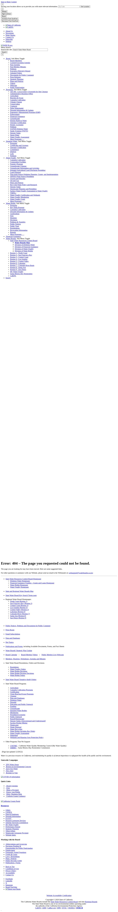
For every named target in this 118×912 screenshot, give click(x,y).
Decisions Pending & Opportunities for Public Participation (19, 847)
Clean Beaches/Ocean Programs (22, 694)
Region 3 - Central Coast (19, 257)
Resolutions (14, 667)
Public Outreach (16, 717)
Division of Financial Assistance (26, 247)
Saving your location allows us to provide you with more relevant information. (29, 6)
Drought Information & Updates (22, 110)
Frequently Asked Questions (16, 852)
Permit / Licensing (16, 125)
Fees (11, 216)
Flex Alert (9, 771)
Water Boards (11, 239)
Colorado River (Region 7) (20, 614)
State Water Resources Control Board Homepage (23, 579)
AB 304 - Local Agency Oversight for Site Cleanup (29, 92)
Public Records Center (14, 861)
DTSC (64, 908)
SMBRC (13, 748)
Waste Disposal (15, 727)
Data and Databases (13, 638)
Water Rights (11, 203)
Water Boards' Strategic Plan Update (19, 651)
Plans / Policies (11, 859)
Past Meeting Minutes (18, 67)
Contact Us (10, 37)
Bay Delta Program (17, 207)
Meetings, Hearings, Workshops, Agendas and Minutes (26, 659)
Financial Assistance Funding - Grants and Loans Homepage (32, 583)
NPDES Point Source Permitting (22, 176)
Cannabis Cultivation (17, 100)
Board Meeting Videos (29, 655)
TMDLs (13, 193)
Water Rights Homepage (19, 585)
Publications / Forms (13, 863)
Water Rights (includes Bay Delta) (22, 731)
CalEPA (13, 276)
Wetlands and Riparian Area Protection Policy (26, 737)
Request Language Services (16, 821)
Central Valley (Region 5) (19, 610)
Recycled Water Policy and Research (23, 185)
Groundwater (15, 119)
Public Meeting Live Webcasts (53, 655)
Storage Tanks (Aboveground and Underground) (28, 721)
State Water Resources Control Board (23, 241)
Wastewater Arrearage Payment (17, 833)
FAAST (8, 818)
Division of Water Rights (24, 251)
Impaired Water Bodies (18, 711)
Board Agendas (12, 786)
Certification (14, 692)
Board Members (16, 61)
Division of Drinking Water (25, 245)
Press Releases (15, 77)
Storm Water (14, 135)
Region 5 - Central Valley (19, 261)
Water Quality (11, 158)
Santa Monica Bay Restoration (21, 274)
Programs (9, 90)
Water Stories (10, 35)
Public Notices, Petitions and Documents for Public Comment (28, 626)
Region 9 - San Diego (18, 270)
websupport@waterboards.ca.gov (81, 573)
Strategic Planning (16, 79)
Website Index (11, 835)
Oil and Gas (14, 181)
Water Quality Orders (18, 669)
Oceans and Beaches (17, 179)
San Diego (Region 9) (18, 618)
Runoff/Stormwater (17, 719)
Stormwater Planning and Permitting (23, 189)
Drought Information (13, 816)
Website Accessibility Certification (59, 895)
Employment (10, 850)
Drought (13, 702)
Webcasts (13, 85)
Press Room (10, 630)
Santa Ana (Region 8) (18, 616)
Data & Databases (12, 814)
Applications (14, 214)
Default (4, 11)
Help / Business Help (14, 794)
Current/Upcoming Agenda (20, 63)
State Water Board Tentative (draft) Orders (21, 680)
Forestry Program (16, 164)
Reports (13, 232)
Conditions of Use (12, 869)
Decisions (13, 220)
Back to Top (10, 867)
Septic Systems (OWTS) (19, 131)
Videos (12, 83)
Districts (13, 152)
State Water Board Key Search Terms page (21, 595)
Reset (4, 16)
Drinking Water (12, 141)
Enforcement (14, 114)
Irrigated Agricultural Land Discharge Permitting (27, 170)
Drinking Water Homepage (20, 581)
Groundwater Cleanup (18, 166)
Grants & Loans (11, 854)
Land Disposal (15, 172)
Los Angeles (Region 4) (19, 608)
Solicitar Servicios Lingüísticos (17, 823)
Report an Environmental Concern (18, 767)
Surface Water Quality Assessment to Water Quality (29, 191)
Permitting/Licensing (17, 715)
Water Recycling (16, 729)
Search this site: (7, 50)
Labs (12, 154)
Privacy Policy (11, 871)
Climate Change (16, 102)
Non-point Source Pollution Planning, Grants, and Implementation (34, 174)
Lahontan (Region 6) (17, 612)
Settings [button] (8, 41)
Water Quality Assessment (19, 137)
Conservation (15, 104)
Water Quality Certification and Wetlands (25, 195)
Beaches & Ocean (16, 98)
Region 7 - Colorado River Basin (22, 265)
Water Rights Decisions (18, 671)
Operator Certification (18, 123)
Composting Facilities (18, 162)
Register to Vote (12, 773)
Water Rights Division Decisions (22, 673)
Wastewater (14, 725)
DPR (59, 908)
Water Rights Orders (17, 675)
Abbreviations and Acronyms (16, 844)
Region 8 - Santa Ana (18, 267)
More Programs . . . (17, 139)
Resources (5, 806)
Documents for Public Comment (22, 75)
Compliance (14, 150)
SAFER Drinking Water (19, 129)
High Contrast (6, 14)
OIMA (8, 810)
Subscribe (9, 39)
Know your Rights (13, 792)
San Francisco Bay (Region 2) (21, 603)
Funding (13, 706)
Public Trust (14, 226)
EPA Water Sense (12, 765)
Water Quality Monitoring (19, 197)
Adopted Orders (16, 73)
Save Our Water (12, 769)
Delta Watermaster (17, 108)
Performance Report (13, 827)
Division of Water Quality (24, 249)
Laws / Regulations (13, 857)
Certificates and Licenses (19, 145)
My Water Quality (16, 272)
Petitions (13, 69)
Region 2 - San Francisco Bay (21, 255)
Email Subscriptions (13, 634)
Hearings (13, 218)
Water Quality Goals (17, 199)
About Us (9, 31)
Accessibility (10, 873)
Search (8, 278)
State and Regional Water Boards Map (19, 591)
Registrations (15, 228)
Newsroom (10, 33)
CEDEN (9, 812)
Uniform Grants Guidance (15, 796)
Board (8, 59)
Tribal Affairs (10, 831)
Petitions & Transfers (17, 222)
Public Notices (15, 224)
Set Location (85, 6)
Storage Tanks (15, 133)
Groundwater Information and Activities (24, 168)
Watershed (14, 735)
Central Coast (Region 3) (19, 606)
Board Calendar (11, 655)
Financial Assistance (17, 116)
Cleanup (13, 696)
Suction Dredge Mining (18, 723)
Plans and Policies (16, 81)
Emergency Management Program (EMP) (25, 112)
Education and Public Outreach (21, 704)
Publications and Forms (14, 646)
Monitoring (14, 713)
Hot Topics (10, 642)
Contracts (13, 106)
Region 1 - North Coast (18, 253)
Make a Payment (12, 790)
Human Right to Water (18, 121)
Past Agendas (15, 65)
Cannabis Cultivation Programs (21, 690)
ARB (44, 908)
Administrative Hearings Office (21, 94)
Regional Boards (91, 902)
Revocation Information (18, 230)
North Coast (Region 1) (18, 601)
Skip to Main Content (9, 2)
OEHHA (71, 908)
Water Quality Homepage (19, 587)
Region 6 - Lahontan (17, 263)
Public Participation (17, 87)
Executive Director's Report (20, 71)
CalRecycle (51, 908)
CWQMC (13, 746)
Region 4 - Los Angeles (18, 259)
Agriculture (14, 96)
